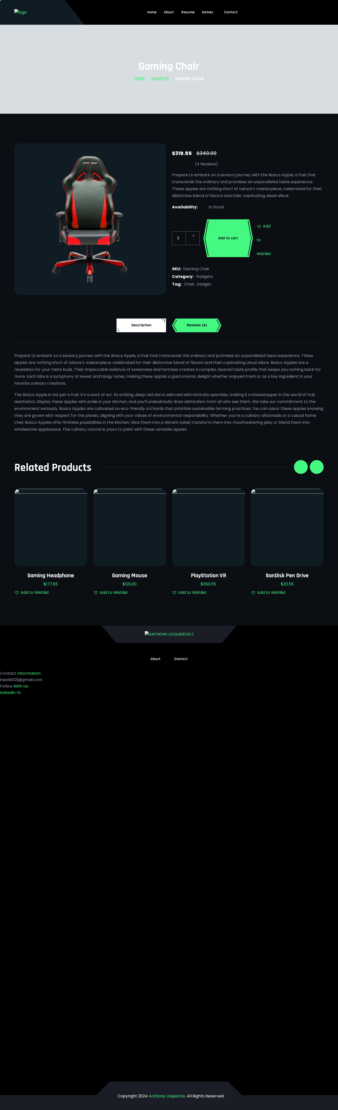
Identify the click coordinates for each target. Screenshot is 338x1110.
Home (151, 12)
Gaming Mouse (129, 575)
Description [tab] (141, 325)
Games (207, 12)
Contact (231, 12)
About (169, 12)
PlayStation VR (208, 575)
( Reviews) (206, 164)
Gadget (203, 284)
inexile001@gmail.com (21, 680)
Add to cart (228, 238)
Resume (187, 12)
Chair (189, 284)
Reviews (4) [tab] (197, 325)
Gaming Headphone (50, 575)
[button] (263, 226)
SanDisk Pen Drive (287, 575)
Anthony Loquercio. (167, 1096)
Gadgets (160, 79)
